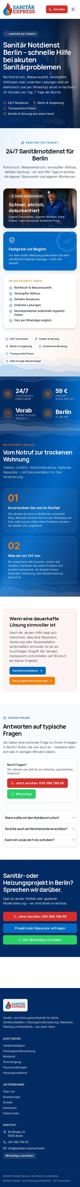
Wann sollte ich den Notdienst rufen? (32, 818)
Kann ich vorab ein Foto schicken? (30, 840)
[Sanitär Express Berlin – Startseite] (19, 9)
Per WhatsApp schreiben (42, 940)
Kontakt (8, 1102)
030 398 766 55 (18, 1142)
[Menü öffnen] (73, 9)
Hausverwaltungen (15, 1067)
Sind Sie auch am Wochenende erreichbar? (36, 829)
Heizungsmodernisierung (30, 680)
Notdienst (9, 1056)
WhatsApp (24, 794)
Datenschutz (11, 1113)
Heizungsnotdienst (15, 1072)
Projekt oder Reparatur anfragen (40, 928)
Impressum (10, 1107)
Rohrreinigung (12, 1062)
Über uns (9, 1091)
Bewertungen (11, 1097)
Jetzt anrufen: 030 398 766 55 (40, 783)
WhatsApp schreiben (19, 1155)
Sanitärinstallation (25, 670)
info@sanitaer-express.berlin (26, 1148)
